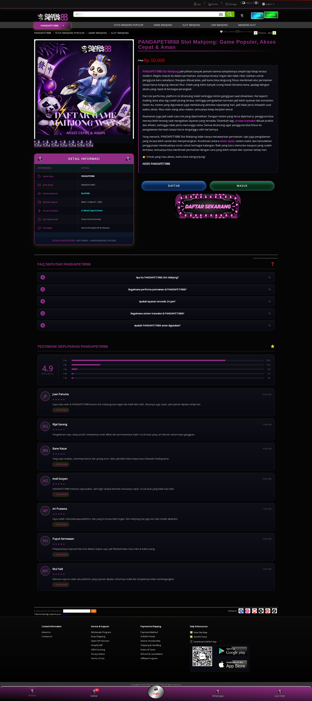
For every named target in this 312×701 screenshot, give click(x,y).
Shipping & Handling (151, 645)
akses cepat (227, 141)
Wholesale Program (101, 632)
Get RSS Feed (200, 636)
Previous (262, 33)
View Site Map (200, 632)
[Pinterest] (267, 610)
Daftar (271, 14)
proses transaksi (245, 121)
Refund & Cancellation (152, 653)
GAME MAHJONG (98, 32)
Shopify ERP (97, 645)
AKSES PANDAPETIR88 (156, 164)
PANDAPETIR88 (42, 32)
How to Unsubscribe (150, 640)
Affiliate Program (149, 658)
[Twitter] (261, 610)
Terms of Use (97, 658)
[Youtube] (254, 610)
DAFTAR (174, 186)
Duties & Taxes (148, 649)
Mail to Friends (245, 31)
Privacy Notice (98, 653)
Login (257, 15)
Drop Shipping (98, 636)
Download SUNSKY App (205, 641)
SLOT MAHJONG (120, 32)
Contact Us (47, 636)
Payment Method (149, 632)
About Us (46, 632)
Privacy (65, 614)
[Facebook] (241, 610)
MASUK (242, 186)
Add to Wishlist (229, 31)
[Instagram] (247, 610)
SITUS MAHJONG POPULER (69, 32)
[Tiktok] (274, 610)
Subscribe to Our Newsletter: (49, 611)
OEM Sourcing (98, 649)
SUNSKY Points (148, 636)
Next (270, 33)
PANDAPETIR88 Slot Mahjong (161, 71)
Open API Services (100, 640)
